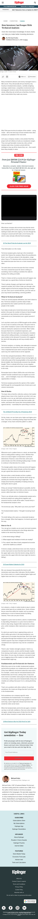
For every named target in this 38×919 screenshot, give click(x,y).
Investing (14, 21)
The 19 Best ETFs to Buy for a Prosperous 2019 (17, 412)
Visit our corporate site (25, 914)
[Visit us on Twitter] (4, 910)
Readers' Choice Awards (19, 842)
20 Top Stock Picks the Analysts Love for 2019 (17, 243)
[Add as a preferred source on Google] (30, 903)
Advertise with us (19, 894)
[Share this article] (3, 76)
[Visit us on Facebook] (11, 910)
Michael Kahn (13, 38)
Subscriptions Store (19, 822)
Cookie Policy (19, 891)
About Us (19, 880)
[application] (19, 207)
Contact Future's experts (19, 883)
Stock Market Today (19, 855)
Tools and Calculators (19, 864)
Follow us (23, 76)
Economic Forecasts (19, 858)
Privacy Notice (26, 765)
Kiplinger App (19, 828)
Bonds (22, 21)
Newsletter (33, 76)
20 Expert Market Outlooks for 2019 (13, 564)
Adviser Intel (19, 861)
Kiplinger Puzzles (19, 844)
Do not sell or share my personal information (19, 897)
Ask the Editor (19, 847)
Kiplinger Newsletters (19, 831)
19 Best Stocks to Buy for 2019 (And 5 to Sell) (16, 721)
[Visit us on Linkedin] (24, 910)
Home (6, 21)
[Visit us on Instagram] (17, 910)
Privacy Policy (19, 888)
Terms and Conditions (19, 886)
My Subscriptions (19, 825)
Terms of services (24, 763)
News (26, 40)
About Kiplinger (19, 839)
